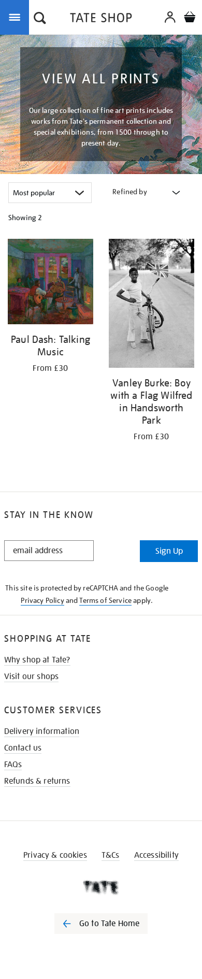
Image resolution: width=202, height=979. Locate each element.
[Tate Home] (101, 887)
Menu (16, 16)
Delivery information (41, 731)
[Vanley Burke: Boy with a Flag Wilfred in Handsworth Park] (151, 305)
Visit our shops (31, 676)
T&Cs (111, 855)
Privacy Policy (42, 600)
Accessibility (156, 855)
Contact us (23, 748)
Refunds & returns (37, 781)
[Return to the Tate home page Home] (101, 19)
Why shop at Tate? (37, 660)
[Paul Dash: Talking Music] (50, 283)
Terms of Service (105, 600)
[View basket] (189, 18)
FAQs (13, 764)
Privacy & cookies (55, 855)
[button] (40, 19)
